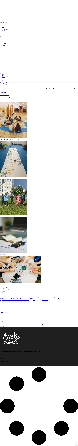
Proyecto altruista (3, 300)
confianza (67, 297)
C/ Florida (1, 312)
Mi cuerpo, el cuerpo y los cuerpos (6, 86)
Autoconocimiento (4, 287)
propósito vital (69, 298)
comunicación (64, 297)
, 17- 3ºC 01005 (5, 312)
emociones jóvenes (35, 298)
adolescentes (11, 297)
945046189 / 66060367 (4, 313)
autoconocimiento (24, 297)
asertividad (18, 297)
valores (34, 300)
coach (58, 297)
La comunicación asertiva (4, 95)
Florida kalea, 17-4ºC (3, 356)
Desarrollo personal (4, 289)
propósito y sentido (73, 298)
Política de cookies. (44, 324)
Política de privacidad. (34, 324)
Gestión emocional (43, 298)
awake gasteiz (38, 297)
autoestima (31, 297)
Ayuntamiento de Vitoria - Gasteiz (45, 297)
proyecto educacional (10, 300)
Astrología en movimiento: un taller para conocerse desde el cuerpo (9, 139)
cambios (56, 297)
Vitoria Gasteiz (38, 300)
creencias (5, 298)
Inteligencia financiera (3, 254)
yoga (49, 300)
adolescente (6, 297)
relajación (24, 300)
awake (33, 297)
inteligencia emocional (49, 298)
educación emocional (16, 298)
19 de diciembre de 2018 (3, 84)
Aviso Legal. (39, 324)
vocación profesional (45, 300)
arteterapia (15, 297)
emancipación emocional (25, 298)
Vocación (3, 292)
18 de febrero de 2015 (3, 92)
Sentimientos (27, 300)
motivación (64, 298)
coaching (60, 297)
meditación (61, 298)
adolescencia (2, 297)
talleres (30, 300)
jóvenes (58, 298)
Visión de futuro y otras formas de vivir (5, 216)
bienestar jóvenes (51, 297)
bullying (54, 297)
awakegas (2, 83)
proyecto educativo (15, 300)
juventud (54, 298)
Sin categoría (4, 290)
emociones (30, 298)
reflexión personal (20, 300)
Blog (0, 85)
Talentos (3, 291)
